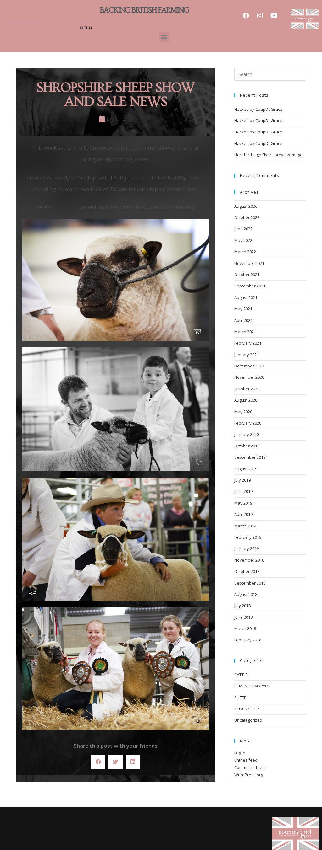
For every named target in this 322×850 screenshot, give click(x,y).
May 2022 (243, 240)
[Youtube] (274, 15)
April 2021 (243, 320)
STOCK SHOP (246, 709)
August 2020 (245, 400)
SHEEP (240, 697)
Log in (239, 753)
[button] (164, 37)
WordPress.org (248, 775)
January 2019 (246, 548)
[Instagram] (260, 15)
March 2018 (245, 628)
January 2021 (246, 354)
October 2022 (246, 217)
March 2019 (245, 526)
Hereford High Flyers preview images (269, 155)
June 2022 (243, 229)
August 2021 (245, 297)
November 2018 (249, 560)
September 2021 (249, 286)
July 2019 (242, 480)
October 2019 (246, 446)
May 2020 (243, 411)
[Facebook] (246, 15)
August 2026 (245, 206)
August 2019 (245, 469)
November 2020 (249, 377)
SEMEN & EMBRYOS (252, 686)
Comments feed (249, 767)
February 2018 (247, 640)
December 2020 (249, 366)
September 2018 (249, 583)
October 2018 (246, 571)
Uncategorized (248, 720)
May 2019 (243, 503)
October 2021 (246, 274)
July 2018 (242, 605)
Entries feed (246, 760)
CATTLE (241, 674)
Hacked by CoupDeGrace (258, 109)
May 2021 (243, 309)
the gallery (65, 207)
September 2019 (249, 457)
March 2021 (245, 331)
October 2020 (246, 389)
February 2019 (247, 537)
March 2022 (245, 251)
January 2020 (246, 434)
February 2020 (247, 423)
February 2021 (247, 343)
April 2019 (243, 514)
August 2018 (245, 594)
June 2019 (243, 491)
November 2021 (249, 263)
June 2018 (243, 617)
